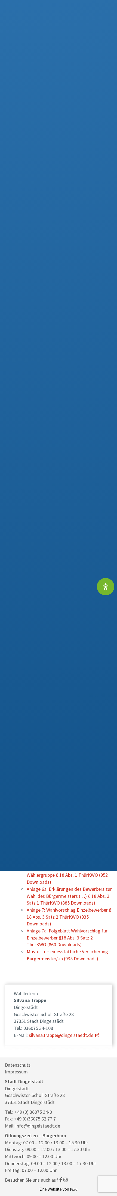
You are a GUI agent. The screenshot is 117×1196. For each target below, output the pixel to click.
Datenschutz (17, 1065)
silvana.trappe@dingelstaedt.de (61, 1035)
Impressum (16, 1072)
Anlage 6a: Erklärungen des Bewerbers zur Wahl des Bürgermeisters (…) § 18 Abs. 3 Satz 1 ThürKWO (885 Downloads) (69, 896)
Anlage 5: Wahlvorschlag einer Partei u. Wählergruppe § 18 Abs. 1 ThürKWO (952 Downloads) (67, 875)
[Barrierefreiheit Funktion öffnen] (105, 586)
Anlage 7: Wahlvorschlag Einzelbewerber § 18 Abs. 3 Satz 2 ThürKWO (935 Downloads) (69, 917)
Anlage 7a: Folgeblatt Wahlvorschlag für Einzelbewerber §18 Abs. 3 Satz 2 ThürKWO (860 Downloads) (67, 938)
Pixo (74, 1189)
